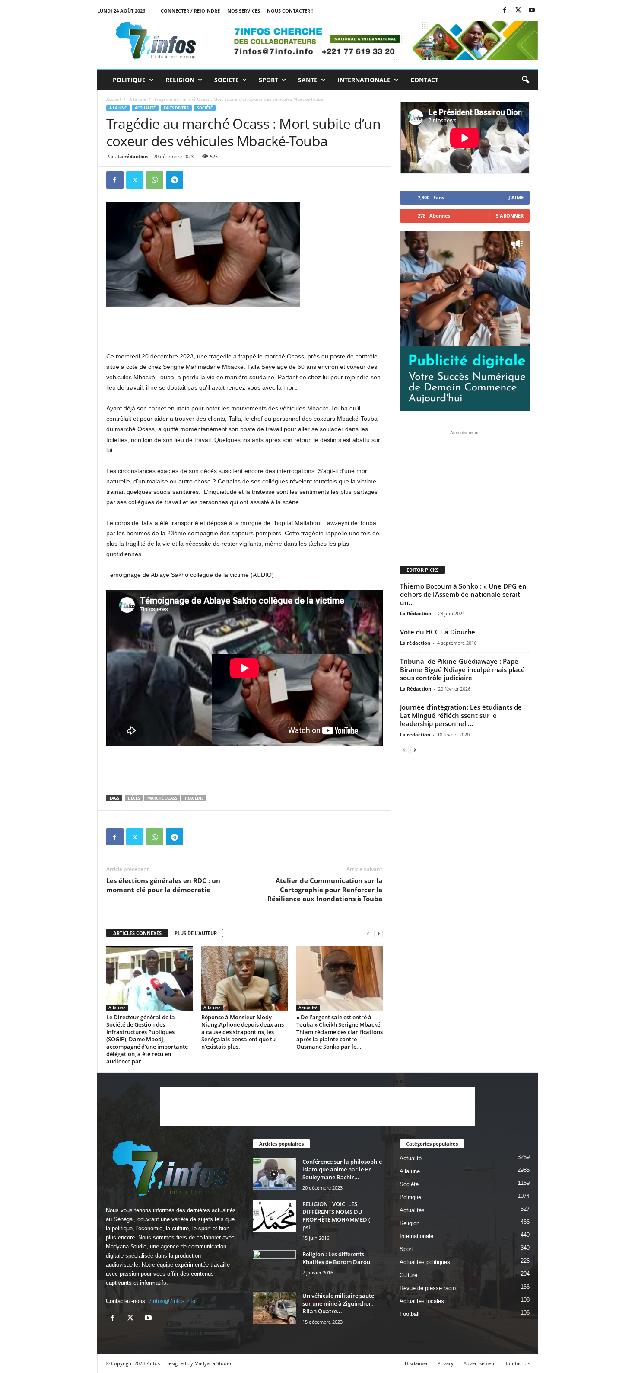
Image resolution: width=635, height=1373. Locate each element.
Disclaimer (416, 1363)
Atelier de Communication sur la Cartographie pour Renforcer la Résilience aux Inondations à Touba (324, 889)
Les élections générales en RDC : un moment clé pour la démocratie (163, 885)
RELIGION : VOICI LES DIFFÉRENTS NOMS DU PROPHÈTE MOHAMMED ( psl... (336, 1215)
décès (134, 798)
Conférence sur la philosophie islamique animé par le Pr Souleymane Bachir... (342, 1169)
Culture (408, 1275)
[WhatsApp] (154, 180)
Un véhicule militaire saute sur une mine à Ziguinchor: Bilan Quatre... (338, 1303)
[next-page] (378, 933)
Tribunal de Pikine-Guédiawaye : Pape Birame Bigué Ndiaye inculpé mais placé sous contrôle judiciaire (462, 669)
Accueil (113, 99)
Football (409, 1314)
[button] (525, 80)
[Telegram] (174, 180)
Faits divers (176, 108)
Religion (179, 80)
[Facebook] (505, 10)
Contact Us (518, 1363)
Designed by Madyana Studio (198, 1363)
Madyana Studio (126, 1246)
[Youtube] (532, 10)
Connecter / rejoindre (190, 10)
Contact (424, 80)
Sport (268, 80)
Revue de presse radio (428, 1288)
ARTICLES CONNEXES (137, 933)
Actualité (145, 108)
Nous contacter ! (290, 10)
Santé (308, 80)
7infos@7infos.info (172, 1301)
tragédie (193, 798)
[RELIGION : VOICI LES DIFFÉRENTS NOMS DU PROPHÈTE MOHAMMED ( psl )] (274, 1216)
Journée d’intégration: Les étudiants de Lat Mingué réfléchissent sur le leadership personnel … (461, 715)
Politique (129, 80)
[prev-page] (368, 933)
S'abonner (510, 215)
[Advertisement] (244, 329)
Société (226, 80)
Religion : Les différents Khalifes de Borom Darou (336, 1258)
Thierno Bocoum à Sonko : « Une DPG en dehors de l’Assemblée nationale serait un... (463, 594)
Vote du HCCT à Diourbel (438, 631)
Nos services (243, 10)
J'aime (516, 197)
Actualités (412, 1210)
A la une (137, 99)
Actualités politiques (425, 1262)
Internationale (364, 80)
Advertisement (480, 1363)
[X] (518, 10)
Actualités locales (422, 1301)
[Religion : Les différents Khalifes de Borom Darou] (274, 1266)
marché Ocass (162, 798)
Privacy (446, 1363)
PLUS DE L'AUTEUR (196, 933)
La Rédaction (415, 613)
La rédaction (132, 156)
